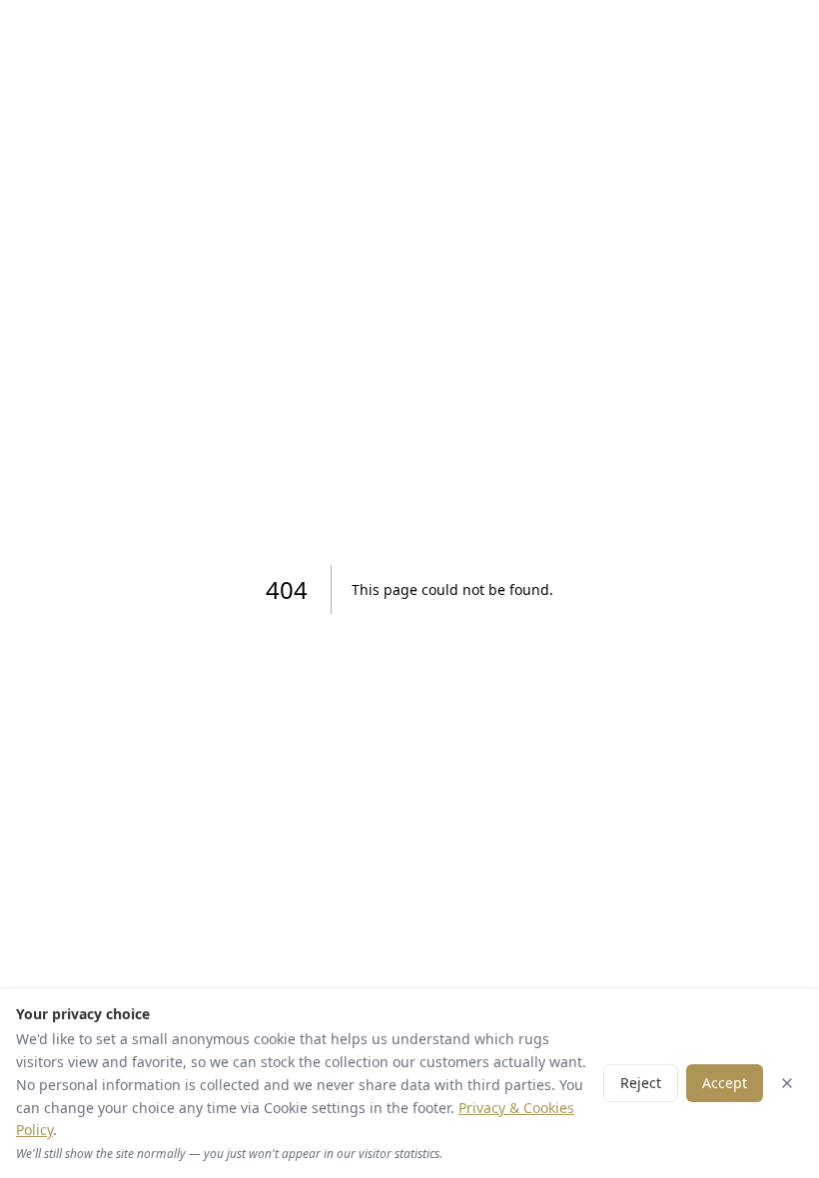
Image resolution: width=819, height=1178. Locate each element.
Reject (640, 1082)
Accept (724, 1082)
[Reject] (787, 1083)
